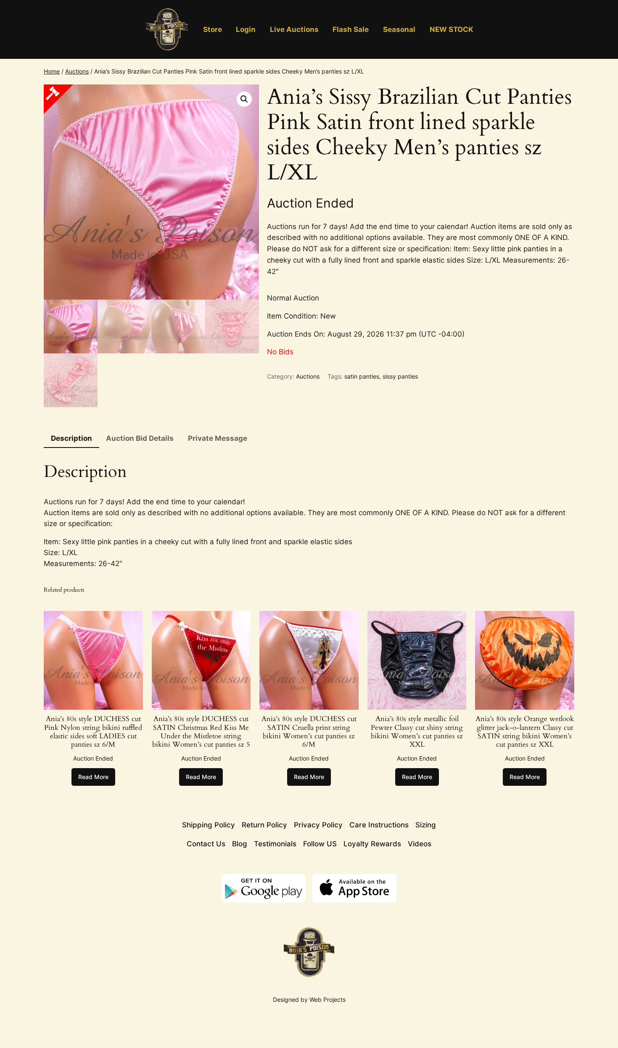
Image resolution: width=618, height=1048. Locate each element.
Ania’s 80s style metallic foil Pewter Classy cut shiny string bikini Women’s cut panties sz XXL (417, 732)
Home (52, 71)
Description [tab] (71, 438)
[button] (244, 99)
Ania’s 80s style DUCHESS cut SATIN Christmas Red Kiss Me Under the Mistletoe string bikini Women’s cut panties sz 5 (201, 732)
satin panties (361, 376)
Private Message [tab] (217, 438)
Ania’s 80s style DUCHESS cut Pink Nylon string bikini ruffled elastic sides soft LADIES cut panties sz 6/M (93, 732)
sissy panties (400, 376)
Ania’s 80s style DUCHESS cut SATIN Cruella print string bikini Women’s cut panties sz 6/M (309, 732)
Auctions (77, 71)
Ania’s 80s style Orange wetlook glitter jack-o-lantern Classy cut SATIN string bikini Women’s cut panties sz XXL (524, 732)
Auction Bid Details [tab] (140, 438)
